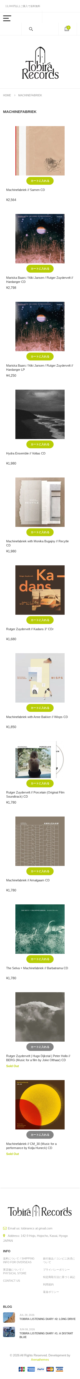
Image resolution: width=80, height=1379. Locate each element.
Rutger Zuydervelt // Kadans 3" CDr (30, 629)
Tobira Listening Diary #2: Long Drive (47, 1319)
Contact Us (11, 1280)
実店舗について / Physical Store (14, 1271)
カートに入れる (40, 180)
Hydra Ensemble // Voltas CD (26, 453)
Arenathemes (40, 1359)
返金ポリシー (51, 1291)
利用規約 (48, 1284)
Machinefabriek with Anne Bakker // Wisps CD (37, 717)
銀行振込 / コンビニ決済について (59, 1260)
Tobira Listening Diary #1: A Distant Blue (46, 1335)
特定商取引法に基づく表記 (59, 1277)
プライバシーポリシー (56, 1269)
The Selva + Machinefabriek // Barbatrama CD (37, 968)
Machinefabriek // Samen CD (25, 190)
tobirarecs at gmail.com (37, 1228)
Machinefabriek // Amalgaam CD (28, 880)
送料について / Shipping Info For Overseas (18, 1260)
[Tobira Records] (40, 61)
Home (7, 95)
